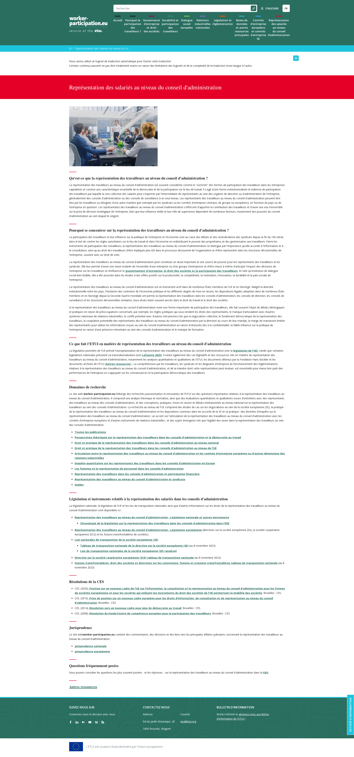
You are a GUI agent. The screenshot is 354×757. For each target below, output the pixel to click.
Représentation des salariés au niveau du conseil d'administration (279, 27)
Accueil (117, 20)
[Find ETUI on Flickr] (83, 722)
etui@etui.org (188, 721)
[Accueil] (70, 48)
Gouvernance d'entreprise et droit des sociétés (151, 25)
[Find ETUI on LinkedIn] (77, 722)
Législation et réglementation (222, 22)
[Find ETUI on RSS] (102, 722)
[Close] (296, 58)
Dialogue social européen (187, 23)
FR (286, 8)
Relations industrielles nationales (203, 23)
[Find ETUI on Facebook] (70, 722)
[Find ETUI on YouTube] (89, 722)
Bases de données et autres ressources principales (242, 27)
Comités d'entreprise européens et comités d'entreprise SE (258, 29)
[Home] (88, 24)
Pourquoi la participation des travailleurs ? (132, 25)
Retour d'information (350, 715)
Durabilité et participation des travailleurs (170, 25)
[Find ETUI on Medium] (96, 722)
